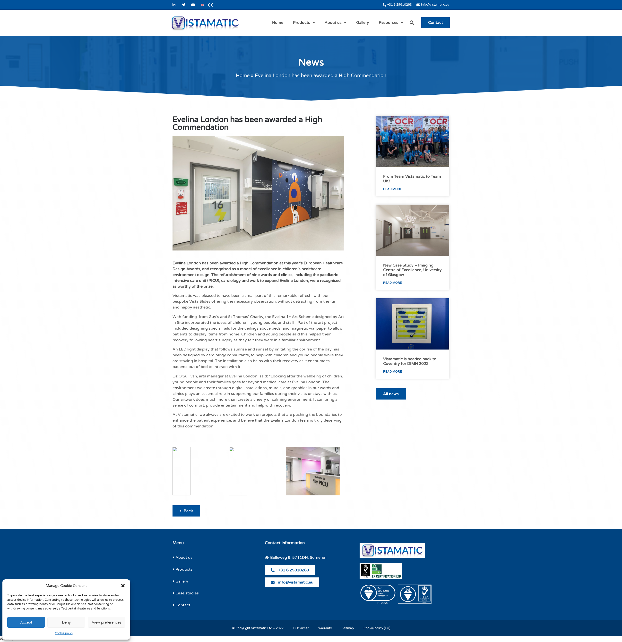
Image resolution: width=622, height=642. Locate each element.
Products (301, 22)
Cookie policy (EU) (376, 628)
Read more (392, 189)
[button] (123, 585)
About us (333, 22)
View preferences (106, 622)
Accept (26, 622)
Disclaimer (301, 628)
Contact (435, 22)
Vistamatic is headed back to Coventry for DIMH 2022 (409, 361)
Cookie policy (64, 633)
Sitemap (348, 628)
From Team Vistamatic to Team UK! (412, 178)
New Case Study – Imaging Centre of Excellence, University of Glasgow (412, 270)
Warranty (325, 628)
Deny (66, 622)
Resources (388, 22)
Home (277, 22)
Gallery (362, 22)
